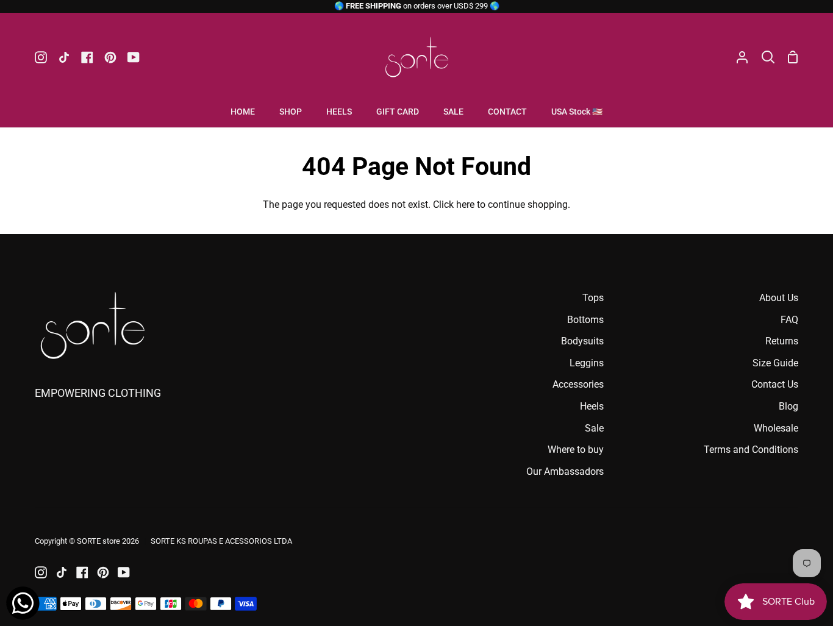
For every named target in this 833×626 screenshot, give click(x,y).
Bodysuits (582, 341)
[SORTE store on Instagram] (41, 572)
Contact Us (774, 384)
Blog (788, 406)
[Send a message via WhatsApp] (23, 603)
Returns (781, 341)
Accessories (578, 384)
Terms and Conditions (751, 449)
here (465, 204)
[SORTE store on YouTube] (124, 572)
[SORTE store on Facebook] (82, 572)
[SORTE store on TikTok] (61, 572)
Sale (594, 428)
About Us (778, 298)
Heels (592, 406)
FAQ (789, 319)
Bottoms (585, 319)
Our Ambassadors (565, 471)
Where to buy (576, 449)
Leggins (587, 363)
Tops (593, 298)
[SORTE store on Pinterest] (103, 572)
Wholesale (776, 428)
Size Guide (775, 363)
